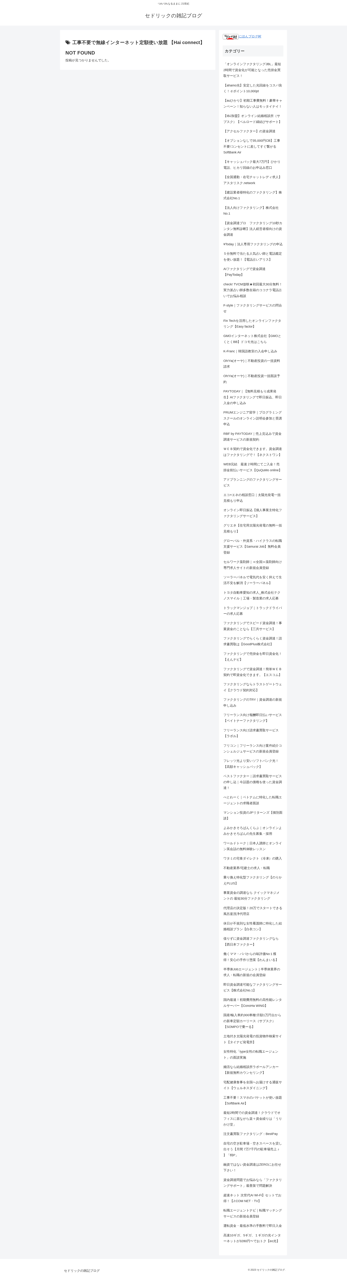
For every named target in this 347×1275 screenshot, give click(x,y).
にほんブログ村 (250, 36)
